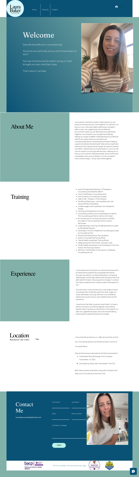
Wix (84, 465)
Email (54, 413)
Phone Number (77, 413)
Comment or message (59, 425)
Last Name (75, 402)
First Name (55, 402)
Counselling (15, 13)
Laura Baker (15, 8)
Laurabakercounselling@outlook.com (28, 417)
